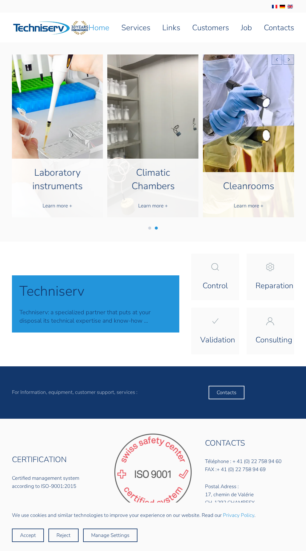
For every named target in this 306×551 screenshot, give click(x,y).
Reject (63, 535)
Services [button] (135, 27)
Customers (210, 27)
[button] (277, 59)
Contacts (279, 27)
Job (246, 27)
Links (171, 27)
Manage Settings (110, 535)
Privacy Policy (238, 515)
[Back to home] (50, 27)
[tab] (149, 228)
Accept (28, 535)
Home (98, 27)
